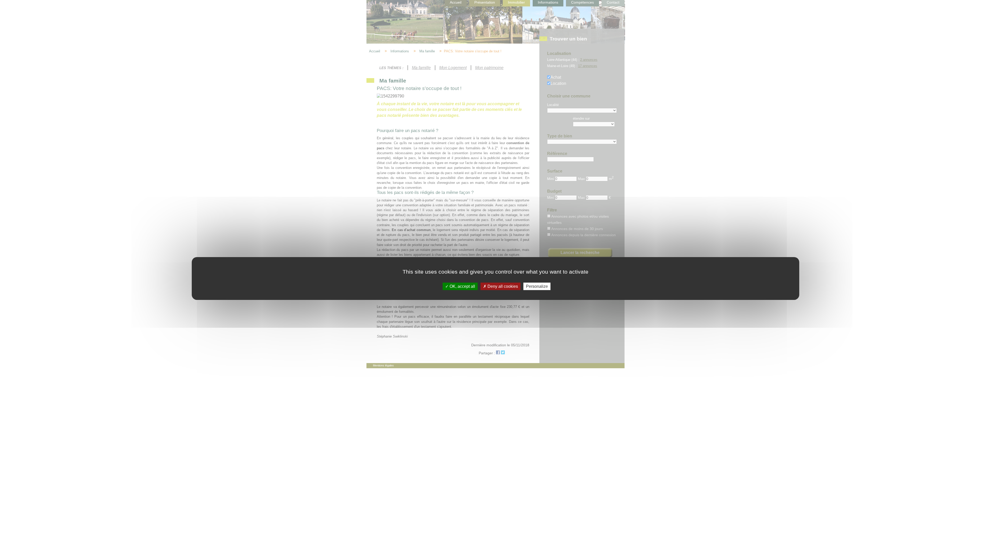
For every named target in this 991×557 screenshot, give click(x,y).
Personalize (537, 286)
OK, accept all (462, 286)
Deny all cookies (502, 286)
